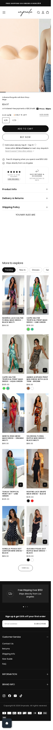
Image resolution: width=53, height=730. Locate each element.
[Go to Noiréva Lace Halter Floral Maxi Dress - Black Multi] (13, 295)
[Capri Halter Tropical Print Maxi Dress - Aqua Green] (32, 329)
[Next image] (22, 295)
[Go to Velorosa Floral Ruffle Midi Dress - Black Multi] (38, 413)
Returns (6, 648)
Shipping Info (8, 653)
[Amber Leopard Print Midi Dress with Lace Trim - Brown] (28, 388)
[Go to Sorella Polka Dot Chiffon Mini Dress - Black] (13, 525)
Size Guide (7, 658)
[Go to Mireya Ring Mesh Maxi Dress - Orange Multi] (13, 413)
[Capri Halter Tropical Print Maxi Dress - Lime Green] (28, 329)
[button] (4, 12)
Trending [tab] (9, 270)
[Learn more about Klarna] (49, 108)
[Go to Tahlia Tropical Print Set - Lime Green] (13, 468)
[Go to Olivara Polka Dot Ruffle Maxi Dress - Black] (38, 525)
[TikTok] (21, 695)
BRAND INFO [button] (8, 684)
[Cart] (47, 12)
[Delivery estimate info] (35, 145)
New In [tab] (22, 270)
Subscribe (40, 624)
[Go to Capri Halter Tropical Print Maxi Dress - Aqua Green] (13, 354)
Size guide (44, 115)
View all (25, 568)
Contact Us (7, 643)
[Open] (7, 723)
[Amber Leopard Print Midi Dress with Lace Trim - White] (32, 388)
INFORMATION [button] (9, 674)
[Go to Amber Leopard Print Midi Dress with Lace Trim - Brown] (38, 354)
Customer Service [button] (11, 636)
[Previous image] (5, 295)
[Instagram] (4, 695)
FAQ (4, 664)
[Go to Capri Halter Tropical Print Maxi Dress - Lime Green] (38, 295)
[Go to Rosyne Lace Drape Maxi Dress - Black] (38, 468)
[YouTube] (15, 695)
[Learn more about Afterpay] (40, 109)
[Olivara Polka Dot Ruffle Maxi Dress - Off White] (32, 560)
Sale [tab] (48, 270)
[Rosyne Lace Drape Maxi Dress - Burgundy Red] (32, 501)
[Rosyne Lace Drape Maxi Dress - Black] (28, 501)
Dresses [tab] (35, 270)
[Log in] (43, 12)
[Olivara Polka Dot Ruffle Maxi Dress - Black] (28, 560)
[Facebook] (9, 695)
